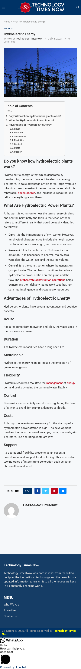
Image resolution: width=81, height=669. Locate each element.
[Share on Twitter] (45, 491)
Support (18, 152)
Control (17, 144)
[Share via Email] (62, 491)
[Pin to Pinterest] (54, 491)
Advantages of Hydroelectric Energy (30, 124)
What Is (16, 21)
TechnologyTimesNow (29, 38)
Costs (17, 148)
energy (71, 383)
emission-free (26, 193)
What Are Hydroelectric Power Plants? (31, 120)
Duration (18, 132)
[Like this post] (28, 491)
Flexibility (19, 140)
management (54, 383)
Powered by (13, 667)
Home (7, 21)
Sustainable (20, 136)
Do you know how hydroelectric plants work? (35, 116)
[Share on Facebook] (37, 491)
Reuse (17, 129)
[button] (40, 658)
